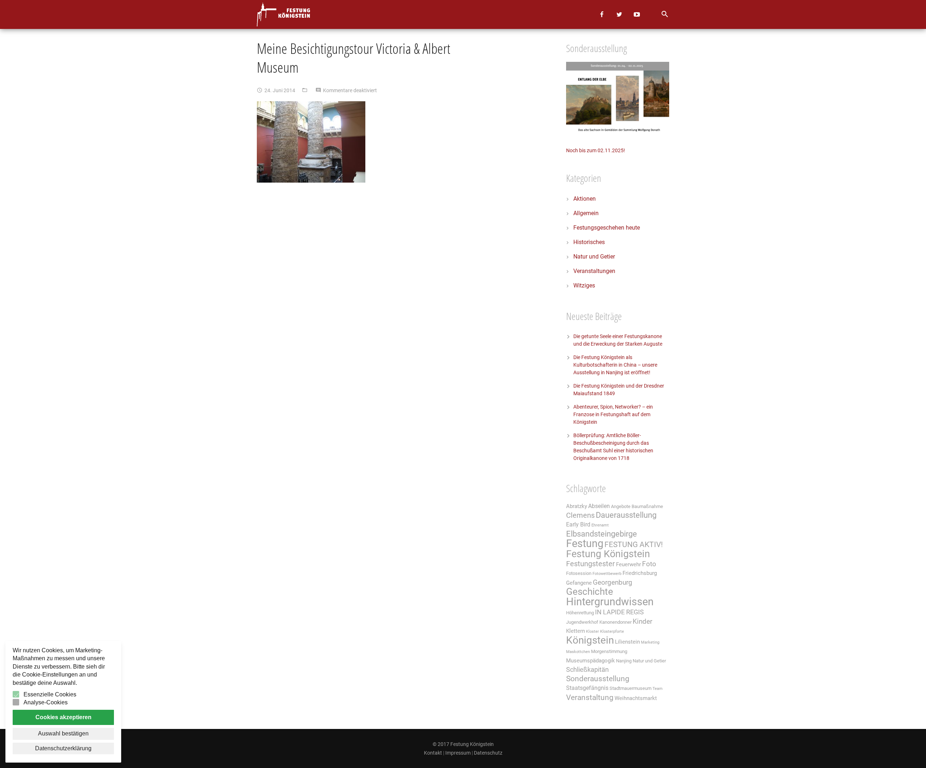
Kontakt (433, 753)
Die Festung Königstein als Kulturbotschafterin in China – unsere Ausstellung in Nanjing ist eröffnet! (615, 364)
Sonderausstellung (597, 678)
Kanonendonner (615, 622)
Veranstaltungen (594, 271)
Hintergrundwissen (610, 602)
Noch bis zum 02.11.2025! (595, 150)
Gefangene (579, 583)
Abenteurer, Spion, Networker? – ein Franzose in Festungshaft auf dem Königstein (613, 414)
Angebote (620, 506)
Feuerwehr (628, 564)
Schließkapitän (587, 669)
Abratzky (576, 506)
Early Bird (578, 524)
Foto (649, 564)
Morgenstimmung (609, 651)
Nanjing (624, 661)
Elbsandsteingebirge (601, 533)
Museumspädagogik (590, 660)
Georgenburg (612, 582)
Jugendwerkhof (582, 622)
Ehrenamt (600, 525)
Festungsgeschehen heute (606, 227)
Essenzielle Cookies (50, 694)
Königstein (590, 640)
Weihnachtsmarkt (636, 698)
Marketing (650, 642)
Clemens (580, 515)
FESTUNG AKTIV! (633, 544)
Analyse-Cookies (46, 702)
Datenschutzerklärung (63, 748)
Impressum (458, 753)
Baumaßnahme (647, 506)
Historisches (589, 242)
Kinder (642, 622)
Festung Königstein (608, 554)
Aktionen (584, 198)
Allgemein (586, 213)
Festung (584, 543)
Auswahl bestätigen (63, 733)
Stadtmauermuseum (630, 688)
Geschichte (589, 591)
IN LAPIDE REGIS (619, 612)
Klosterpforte (612, 631)
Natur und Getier (594, 256)
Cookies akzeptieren (63, 717)
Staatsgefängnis (587, 687)
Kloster (592, 631)
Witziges (584, 285)
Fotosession (578, 573)
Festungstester (590, 564)
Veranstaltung (589, 697)
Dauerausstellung (626, 515)
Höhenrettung (580, 612)
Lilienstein (627, 642)
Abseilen (599, 506)
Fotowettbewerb (606, 573)
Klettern (575, 631)
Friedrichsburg (640, 573)
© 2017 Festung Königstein (463, 744)
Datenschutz (488, 753)
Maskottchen (578, 651)
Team (658, 688)
